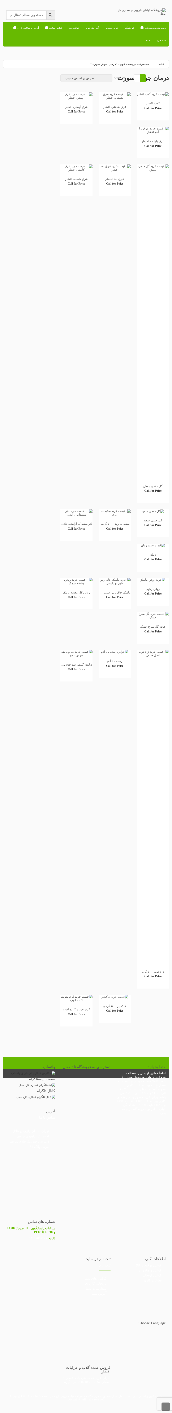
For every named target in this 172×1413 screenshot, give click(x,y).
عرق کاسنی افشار (76, 179)
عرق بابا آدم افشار (153, 141)
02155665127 (38, 1238)
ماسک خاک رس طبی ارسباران (112, 592)
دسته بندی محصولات (155, 27)
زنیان (153, 554)
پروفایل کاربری (95, 1283)
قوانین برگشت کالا (149, 1265)
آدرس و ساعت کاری (28, 27)
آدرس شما (99, 1293)
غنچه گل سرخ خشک (152, 626)
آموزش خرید (92, 27)
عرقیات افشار (76, 1378)
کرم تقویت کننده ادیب (76, 1009)
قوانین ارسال (149, 1073)
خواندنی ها (74, 27)
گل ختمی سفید (152, 520)
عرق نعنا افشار (115, 179)
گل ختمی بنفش (153, 486)
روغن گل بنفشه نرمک (76, 592)
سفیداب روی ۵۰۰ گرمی (115, 523)
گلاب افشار (153, 103)
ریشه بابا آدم (114, 661)
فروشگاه (129, 27)
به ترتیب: (119, 77)
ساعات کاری (152, 1280)
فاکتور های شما (95, 1278)
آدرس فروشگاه (144, 1109)
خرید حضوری (111, 27)
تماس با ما (47, 1117)
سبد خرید (161, 40)
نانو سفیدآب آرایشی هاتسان (76, 523)
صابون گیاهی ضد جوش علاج (75, 664)
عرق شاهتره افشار (114, 107)
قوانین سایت (55, 27)
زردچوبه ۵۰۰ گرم (153, 971)
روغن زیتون (153, 589)
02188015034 (90, 1382)
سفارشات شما (96, 1288)
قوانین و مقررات (150, 1270)
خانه (148, 40)
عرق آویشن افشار (76, 107)
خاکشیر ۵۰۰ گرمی (114, 1006)
